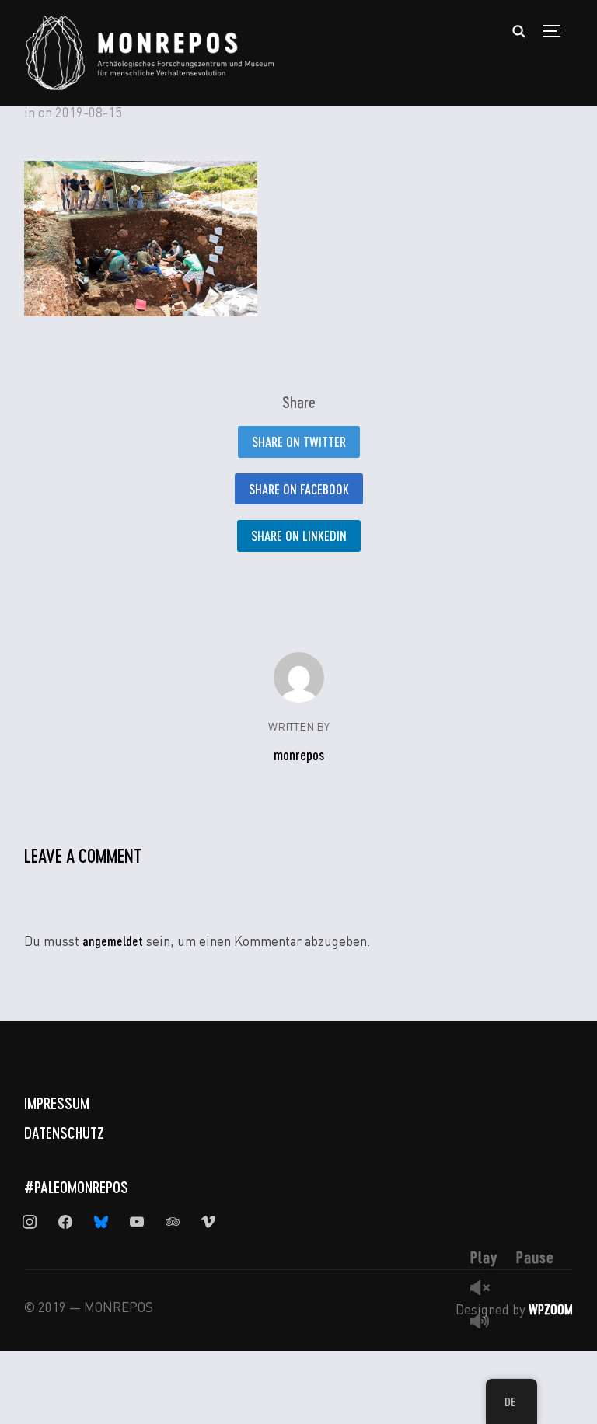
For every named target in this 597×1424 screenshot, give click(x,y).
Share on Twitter (299, 441)
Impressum (56, 1103)
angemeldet (112, 940)
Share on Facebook (299, 489)
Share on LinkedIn (299, 535)
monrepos (299, 754)
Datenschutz (64, 1132)
